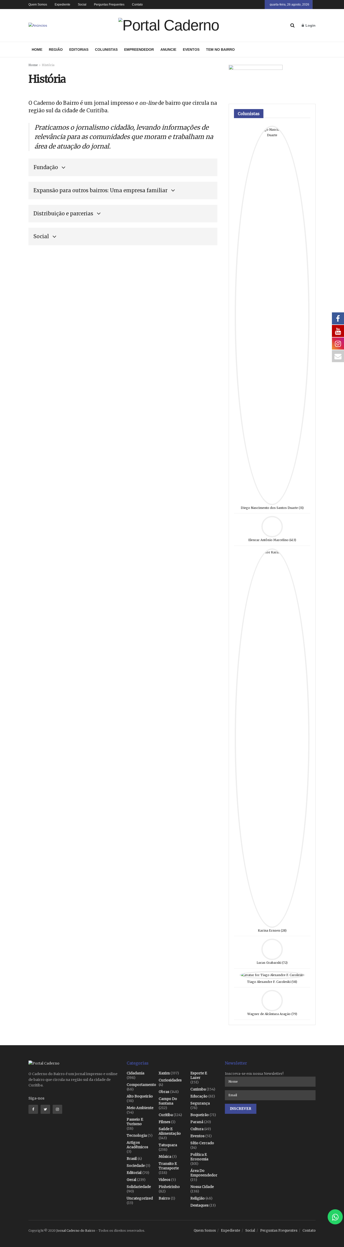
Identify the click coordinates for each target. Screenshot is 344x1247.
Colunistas (106, 49)
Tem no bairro (220, 49)
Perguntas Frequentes (109, 4)
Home (37, 49)
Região (56, 49)
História (48, 65)
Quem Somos (37, 4)
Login (310, 25)
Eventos (191, 49)
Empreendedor (139, 49)
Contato (137, 4)
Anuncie (168, 49)
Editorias (78, 49)
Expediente (62, 4)
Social (82, 4)
